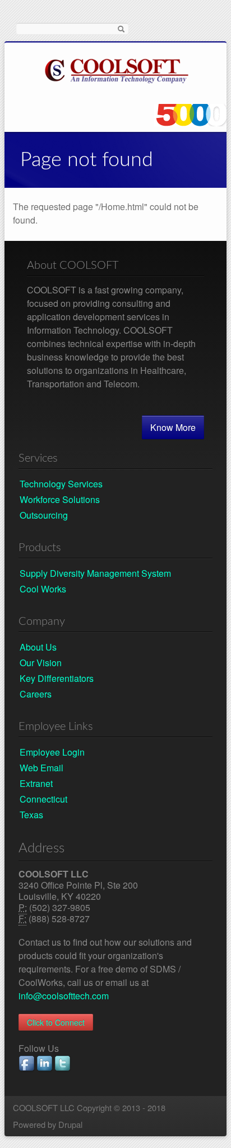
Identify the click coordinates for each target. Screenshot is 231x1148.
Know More (173, 427)
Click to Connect (56, 1022)
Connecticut (43, 799)
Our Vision (41, 662)
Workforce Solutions (60, 499)
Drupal (70, 1124)
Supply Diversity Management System (95, 573)
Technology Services (61, 483)
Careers (36, 693)
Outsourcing (44, 515)
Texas (31, 814)
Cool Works (43, 588)
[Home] (117, 69)
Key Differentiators (57, 678)
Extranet (36, 783)
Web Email (41, 767)
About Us (38, 647)
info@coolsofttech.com (64, 995)
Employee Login (52, 752)
